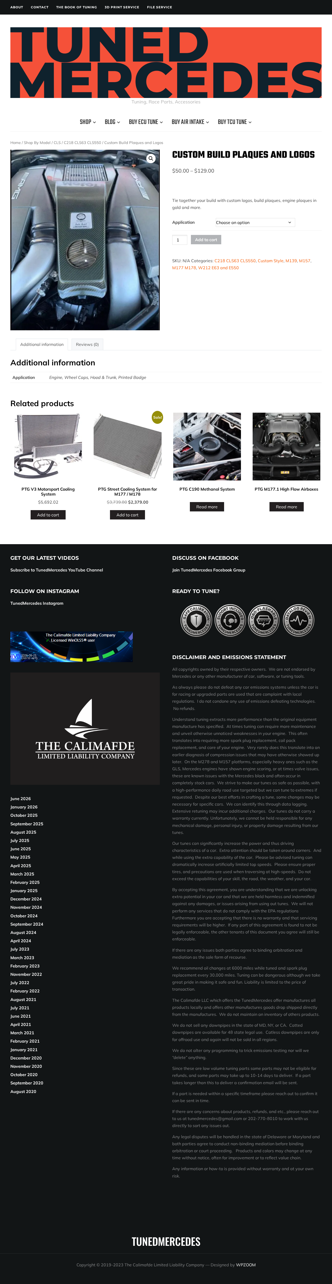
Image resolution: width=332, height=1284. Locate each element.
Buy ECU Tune (143, 122)
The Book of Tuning (76, 7)
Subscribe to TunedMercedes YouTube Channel (56, 569)
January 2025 (24, 890)
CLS (57, 142)
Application (183, 222)
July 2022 (19, 982)
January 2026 (24, 806)
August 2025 (23, 832)
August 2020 (23, 1091)
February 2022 (25, 990)
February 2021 (25, 1041)
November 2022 (26, 974)
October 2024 (24, 915)
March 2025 (22, 874)
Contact (40, 7)
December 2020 (26, 1058)
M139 (291, 260)
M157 (304, 260)
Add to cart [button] (48, 514)
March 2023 (22, 957)
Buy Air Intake (188, 122)
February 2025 (25, 882)
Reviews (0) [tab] (87, 344)
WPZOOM (246, 1264)
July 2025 (19, 840)
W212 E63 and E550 (218, 267)
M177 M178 (184, 267)
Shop (85, 122)
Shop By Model (37, 142)
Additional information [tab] (42, 344)
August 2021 (23, 999)
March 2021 (22, 1032)
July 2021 (19, 1007)
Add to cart (206, 239)
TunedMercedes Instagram (36, 603)
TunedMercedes (166, 1241)
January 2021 (24, 1049)
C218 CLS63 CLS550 (82, 142)
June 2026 (20, 798)
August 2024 (23, 932)
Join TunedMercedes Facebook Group (208, 569)
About (16, 7)
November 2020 (26, 1066)
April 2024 (20, 940)
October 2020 (24, 1074)
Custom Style (270, 260)
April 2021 (20, 1024)
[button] (151, 158)
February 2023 (25, 966)
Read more (207, 506)
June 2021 (20, 1016)
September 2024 (26, 924)
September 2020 (26, 1082)
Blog (110, 122)
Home (15, 142)
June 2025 (20, 848)
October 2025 (24, 815)
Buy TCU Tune (232, 122)
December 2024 (26, 898)
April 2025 (20, 865)
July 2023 (19, 949)
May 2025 (20, 857)
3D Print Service (122, 7)
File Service (159, 7)
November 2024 (26, 907)
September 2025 (26, 823)
